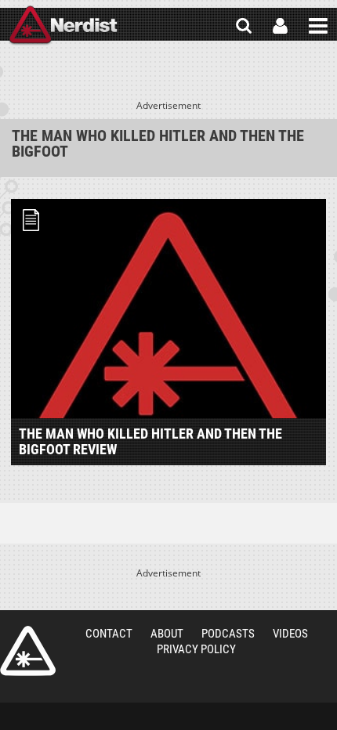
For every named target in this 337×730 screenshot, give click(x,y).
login (280, 26)
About (166, 634)
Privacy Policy (196, 649)
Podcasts (228, 634)
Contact (108, 634)
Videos (290, 634)
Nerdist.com (28, 651)
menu (318, 26)
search (244, 26)
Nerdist (63, 25)
